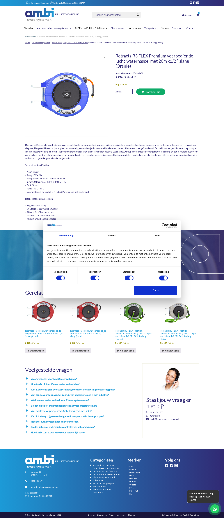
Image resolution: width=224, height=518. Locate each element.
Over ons (176, 28)
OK (154, 290)
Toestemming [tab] (66, 235)
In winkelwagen (153, 91)
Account (188, 14)
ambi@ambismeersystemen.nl (164, 419)
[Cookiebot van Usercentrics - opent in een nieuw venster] (164, 225)
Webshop (29, 28)
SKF (131, 494)
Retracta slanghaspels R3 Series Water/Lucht (70, 42)
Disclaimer (102, 515)
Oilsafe (132, 484)
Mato (131, 475)
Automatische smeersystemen (53, 28)
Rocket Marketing (191, 515)
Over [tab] (157, 235)
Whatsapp (155, 415)
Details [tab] (112, 235)
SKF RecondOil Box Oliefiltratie (91, 28)
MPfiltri (132, 481)
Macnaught (134, 472)
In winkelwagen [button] (35, 350)
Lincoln (133, 469)
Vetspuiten (150, 28)
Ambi (131, 466)
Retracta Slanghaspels (41, 42)
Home (27, 36)
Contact (190, 28)
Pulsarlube (134, 491)
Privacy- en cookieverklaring (122, 515)
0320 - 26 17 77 (79, 3)
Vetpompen (135, 28)
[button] (81, 379)
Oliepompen (117, 28)
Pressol (132, 488)
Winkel (34, 36)
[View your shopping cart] (197, 14)
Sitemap (92, 515)
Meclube (133, 478)
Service (165, 28)
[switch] (95, 277)
